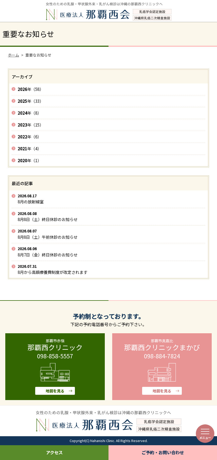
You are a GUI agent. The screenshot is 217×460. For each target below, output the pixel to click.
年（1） (29, 160)
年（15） (30, 125)
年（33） (30, 101)
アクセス (54, 452)
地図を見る (55, 390)
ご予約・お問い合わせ (163, 452)
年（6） (29, 136)
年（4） (29, 148)
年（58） (30, 89)
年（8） (29, 113)
